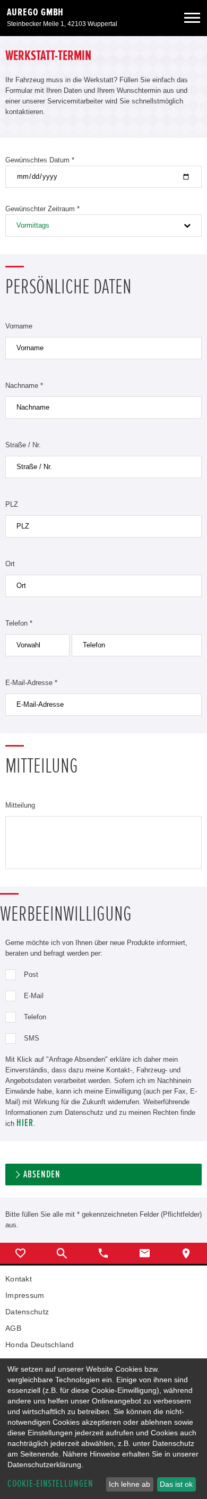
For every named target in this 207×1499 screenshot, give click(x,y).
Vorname (18, 326)
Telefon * (18, 623)
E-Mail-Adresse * (31, 683)
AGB (13, 1328)
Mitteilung (20, 805)
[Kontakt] (145, 1253)
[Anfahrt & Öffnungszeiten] (186, 1253)
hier (24, 1123)
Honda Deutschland (39, 1344)
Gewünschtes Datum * (39, 160)
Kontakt (18, 1279)
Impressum (25, 1295)
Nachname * (24, 385)
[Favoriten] (20, 1253)
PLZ (11, 504)
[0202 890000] (103, 1253)
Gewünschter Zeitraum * (42, 209)
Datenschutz (27, 1311)
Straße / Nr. (23, 445)
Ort (10, 564)
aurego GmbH (35, 12)
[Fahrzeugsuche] (62, 1253)
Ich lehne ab (129, 1484)
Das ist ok (176, 1484)
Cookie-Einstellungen (50, 1484)
